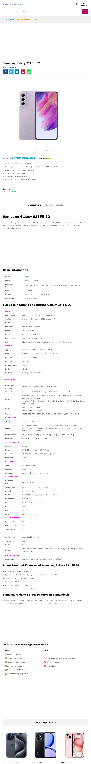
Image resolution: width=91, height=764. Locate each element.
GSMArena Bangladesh (22, 158)
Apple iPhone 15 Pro (11, 762)
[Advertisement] (45, 44)
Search (85, 11)
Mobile (13, 189)
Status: (42, 158)
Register (84, 5)
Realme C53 (37, 762)
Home (5, 19)
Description (34, 205)
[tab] (34, 206)
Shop (12, 19)
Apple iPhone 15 (67, 762)
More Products (54, 205)
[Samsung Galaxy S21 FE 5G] (5, 71)
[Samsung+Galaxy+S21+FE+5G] (11, 71)
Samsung (12, 67)
